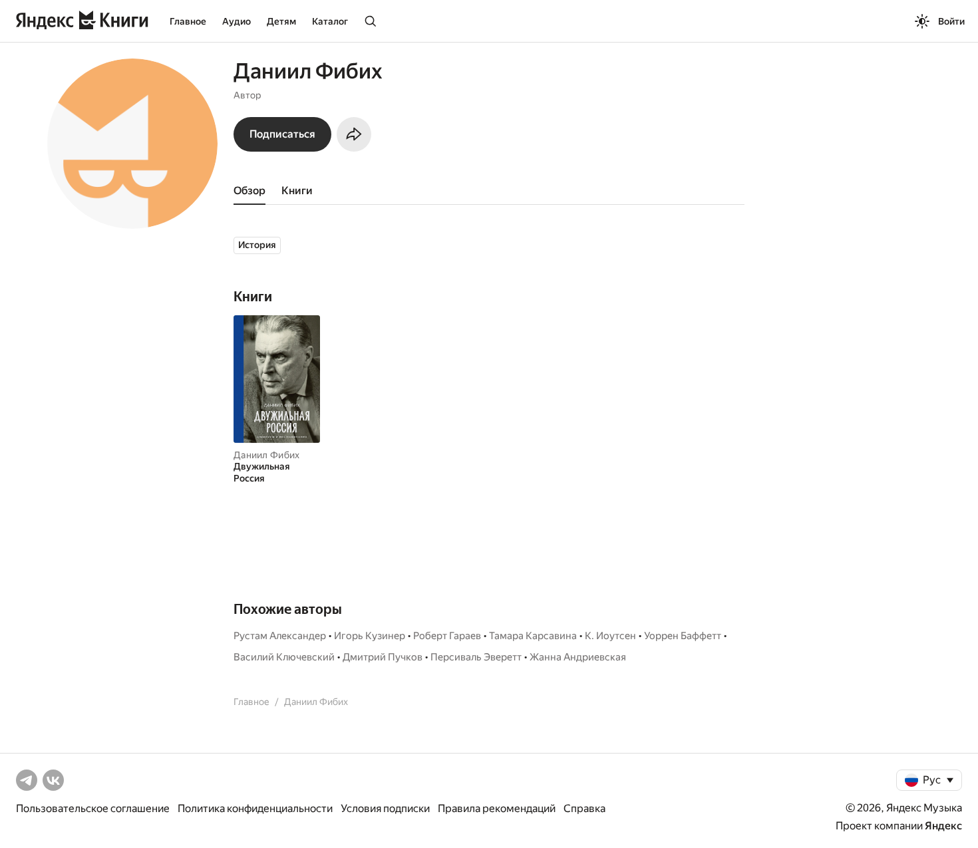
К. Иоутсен (610, 636)
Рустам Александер (280, 636)
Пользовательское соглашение (93, 808)
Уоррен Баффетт (682, 636)
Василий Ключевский (284, 657)
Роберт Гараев (447, 636)
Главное (188, 21)
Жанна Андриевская (578, 657)
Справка (584, 808)
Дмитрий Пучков (382, 657)
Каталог (330, 21)
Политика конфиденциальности (255, 808)
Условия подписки (385, 808)
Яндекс (943, 825)
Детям (281, 21)
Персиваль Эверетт (476, 657)
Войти (951, 21)
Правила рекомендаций (497, 808)
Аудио (236, 21)
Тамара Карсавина (533, 636)
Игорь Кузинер (369, 636)
